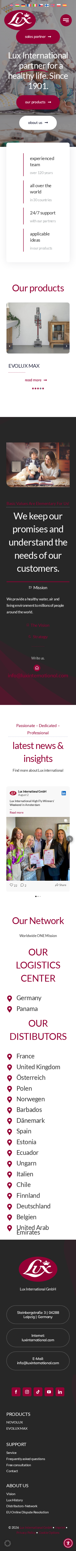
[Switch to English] (11, 5)
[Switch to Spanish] (65, 5)
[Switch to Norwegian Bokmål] (53, 5)
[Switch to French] (29, 5)
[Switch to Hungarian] (17, 5)
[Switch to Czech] (41, 5)
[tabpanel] (38, 606)
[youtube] (49, 1391)
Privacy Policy (25, 1532)
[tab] (38, 587)
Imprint (60, 1527)
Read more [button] (16, 812)
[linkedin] (60, 1391)
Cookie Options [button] (49, 1532)
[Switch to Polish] (59, 5)
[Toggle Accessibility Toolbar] (68, 1543)
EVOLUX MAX (23, 366)
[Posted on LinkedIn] (63, 793)
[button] (33, 388)
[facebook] (16, 1391)
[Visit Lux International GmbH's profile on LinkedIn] (13, 793)
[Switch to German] (23, 5)
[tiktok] (38, 1391)
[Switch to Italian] (35, 5)
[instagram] (27, 1391)
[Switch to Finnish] (47, 5)
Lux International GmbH (36, 1527)
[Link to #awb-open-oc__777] (66, 20)
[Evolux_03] (38, 304)
